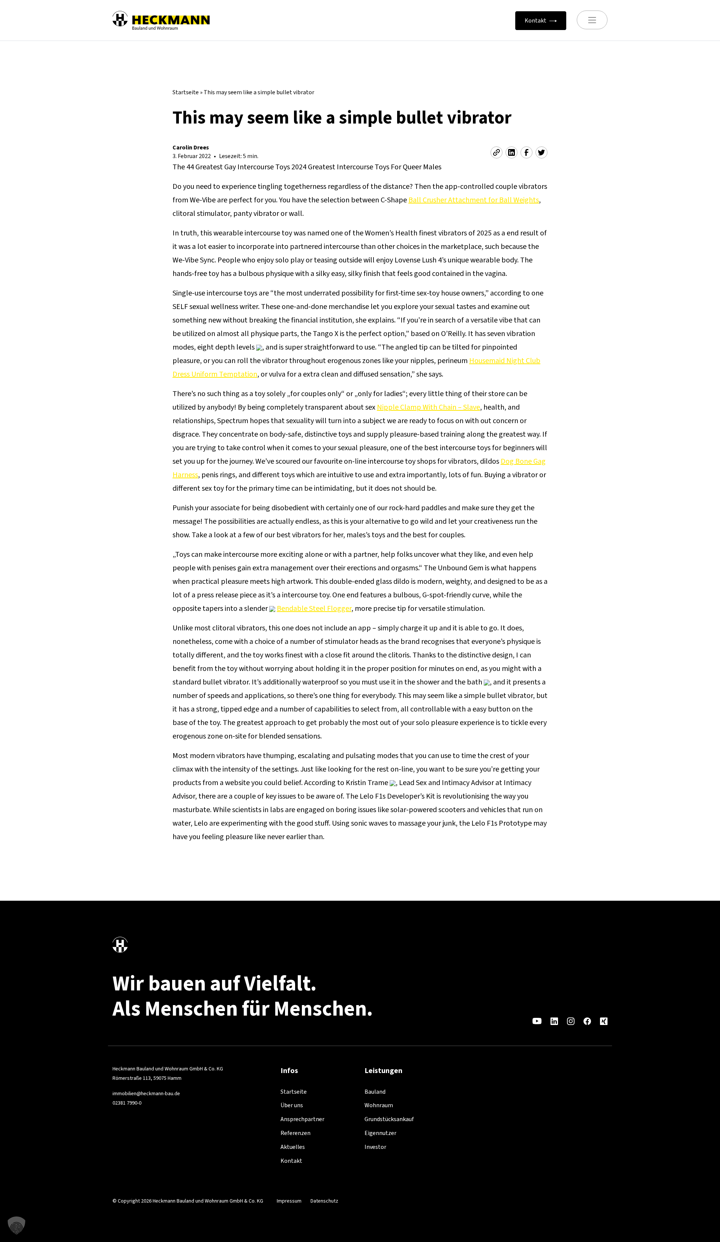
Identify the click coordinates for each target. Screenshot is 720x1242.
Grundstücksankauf (389, 1119)
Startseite (185, 92)
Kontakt (291, 1161)
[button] (16, 1225)
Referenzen (295, 1133)
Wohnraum (378, 1105)
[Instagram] (570, 1021)
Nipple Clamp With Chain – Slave (428, 407)
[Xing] (604, 1021)
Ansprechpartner (302, 1119)
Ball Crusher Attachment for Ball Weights (473, 200)
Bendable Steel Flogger (314, 608)
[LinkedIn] (554, 1021)
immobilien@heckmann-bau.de (146, 1093)
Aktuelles (292, 1147)
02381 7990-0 (126, 1102)
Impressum (289, 1200)
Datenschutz (324, 1200)
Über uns (291, 1105)
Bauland (375, 1092)
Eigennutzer (380, 1133)
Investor (375, 1147)
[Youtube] (537, 1021)
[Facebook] (587, 1021)
